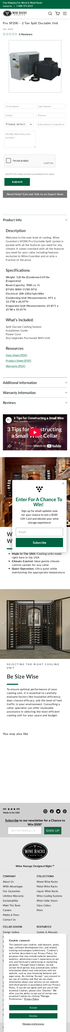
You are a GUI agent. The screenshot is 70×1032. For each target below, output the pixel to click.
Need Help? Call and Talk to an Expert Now (35, 194)
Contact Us (9, 919)
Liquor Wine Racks (47, 891)
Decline (33, 1015)
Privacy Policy (31, 998)
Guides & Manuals (47, 932)
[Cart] (58, 13)
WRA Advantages (13, 886)
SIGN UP (53, 830)
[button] (50, 13)
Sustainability (10, 900)
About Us (8, 881)
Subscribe (12, 820)
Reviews (9, 402)
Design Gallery (11, 932)
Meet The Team (11, 905)
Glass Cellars (44, 905)
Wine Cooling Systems (49, 896)
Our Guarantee (11, 891)
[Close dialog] (63, 483)
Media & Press (11, 914)
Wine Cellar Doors (47, 900)
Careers (7, 910)
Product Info (12, 219)
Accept (33, 1007)
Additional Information (20, 382)
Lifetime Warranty (13, 896)
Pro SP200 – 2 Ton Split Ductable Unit (17, 779)
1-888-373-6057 (24, 6)
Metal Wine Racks (47, 886)
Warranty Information (19, 392)
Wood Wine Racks (47, 881)
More (40, 910)
